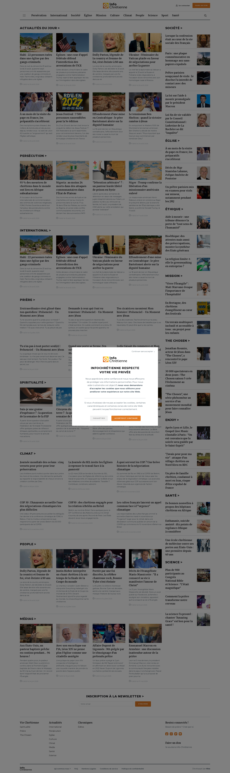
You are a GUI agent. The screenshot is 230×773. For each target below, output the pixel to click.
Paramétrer (99, 418)
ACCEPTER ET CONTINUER (126, 418)
